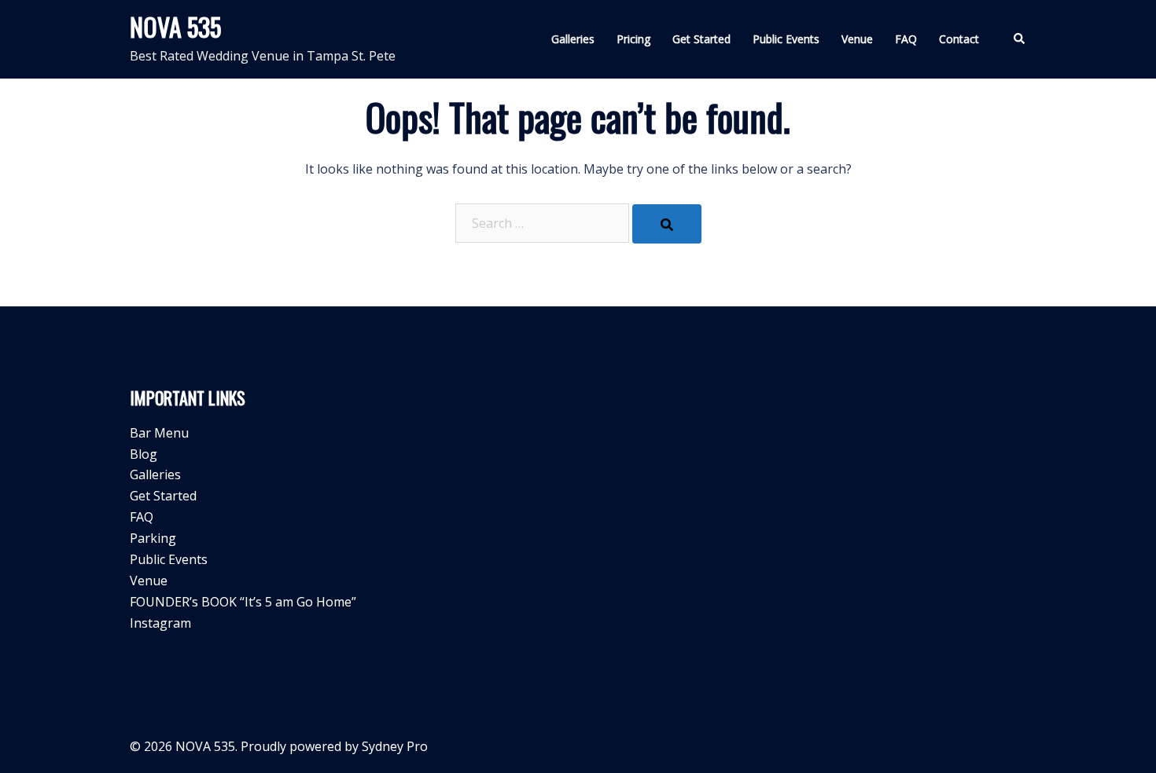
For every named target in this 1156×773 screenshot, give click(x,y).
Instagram (160, 623)
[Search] (666, 224)
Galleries (573, 38)
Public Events (786, 38)
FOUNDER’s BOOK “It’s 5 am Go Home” (243, 601)
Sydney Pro (395, 746)
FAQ (906, 38)
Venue (857, 38)
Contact (959, 38)
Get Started (701, 38)
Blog (143, 454)
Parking (153, 538)
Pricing (633, 38)
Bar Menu (159, 432)
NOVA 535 (175, 26)
